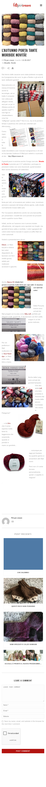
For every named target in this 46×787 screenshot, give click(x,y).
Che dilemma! (23, 572)
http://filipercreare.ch (15, 156)
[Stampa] (14, 68)
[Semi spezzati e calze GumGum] (23, 627)
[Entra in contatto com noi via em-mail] (13, 522)
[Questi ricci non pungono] (23, 590)
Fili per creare (9, 60)
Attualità (7, 63)
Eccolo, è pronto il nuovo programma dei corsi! (24, 664)
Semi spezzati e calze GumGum (23, 644)
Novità (13, 63)
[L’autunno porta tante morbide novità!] (23, 30)
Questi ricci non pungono (23, 606)
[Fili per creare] (19, 3)
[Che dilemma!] (23, 554)
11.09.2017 (26, 60)
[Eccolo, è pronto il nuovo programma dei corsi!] (23, 655)
